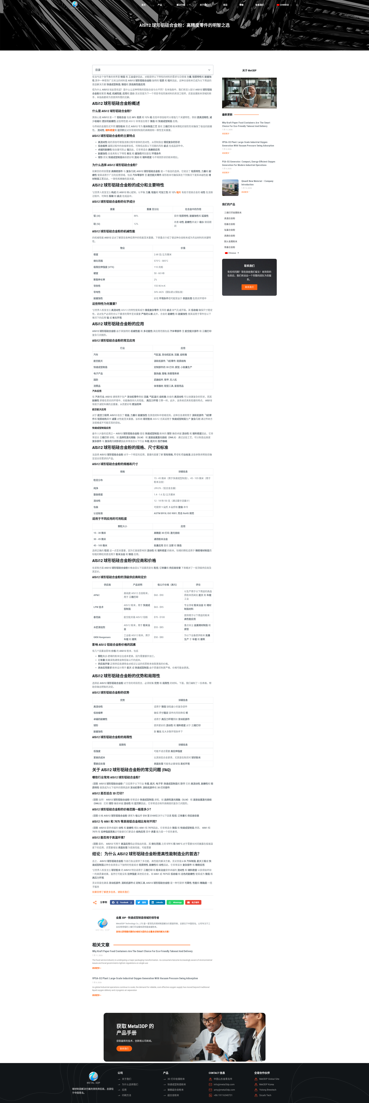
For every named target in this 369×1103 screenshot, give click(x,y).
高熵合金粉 (229, 235)
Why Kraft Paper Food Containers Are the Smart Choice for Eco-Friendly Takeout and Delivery (142, 951)
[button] (209, 70)
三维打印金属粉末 (233, 212)
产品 (160, 5)
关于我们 (204, 5)
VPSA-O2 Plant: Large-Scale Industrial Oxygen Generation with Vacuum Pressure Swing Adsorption (145, 978)
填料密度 (110, 130)
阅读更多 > (96, 968)
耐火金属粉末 (230, 241)
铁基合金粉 (229, 247)
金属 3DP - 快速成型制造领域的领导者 (137, 917)
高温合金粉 (229, 218)
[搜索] (297, 5)
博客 (241, 5)
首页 (143, 5)
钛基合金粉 (229, 230)
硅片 (178, 192)
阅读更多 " (226, 134)
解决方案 (181, 5)
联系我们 (259, 5)
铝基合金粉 (229, 224)
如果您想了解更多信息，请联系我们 (110, 892)
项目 (225, 5)
